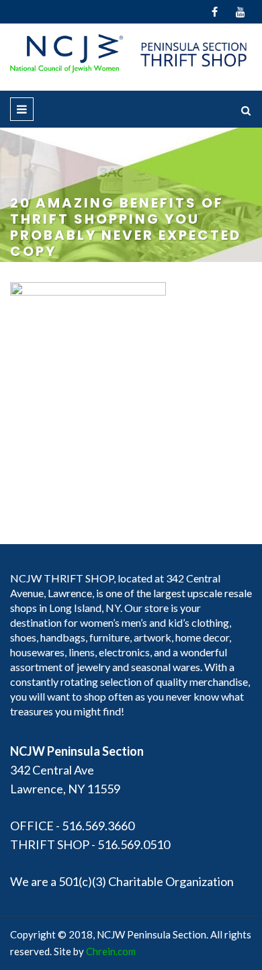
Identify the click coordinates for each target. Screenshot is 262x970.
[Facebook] (214, 12)
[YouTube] (240, 12)
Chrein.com (111, 951)
